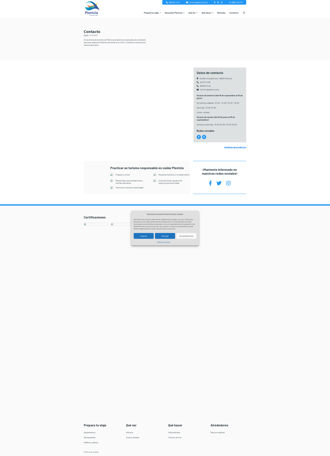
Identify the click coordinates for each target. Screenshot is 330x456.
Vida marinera (174, 432)
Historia (129, 432)
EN (237, 2)
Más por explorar (218, 432)
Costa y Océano (132, 437)
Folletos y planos (91, 442)
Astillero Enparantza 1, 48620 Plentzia (216, 78)
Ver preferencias (186, 236)
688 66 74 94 (174, 2)
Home (86, 35)
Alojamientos (89, 432)
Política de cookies (163, 242)
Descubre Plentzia (173, 12)
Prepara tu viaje (151, 12)
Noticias (221, 12)
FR (241, 2)
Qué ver (192, 12)
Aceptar (143, 236)
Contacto (233, 12)
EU (230, 2)
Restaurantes (90, 437)
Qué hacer (206, 12)
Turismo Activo (175, 437)
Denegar (165, 236)
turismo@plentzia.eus (198, 2)
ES (234, 2)
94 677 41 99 (205, 82)
